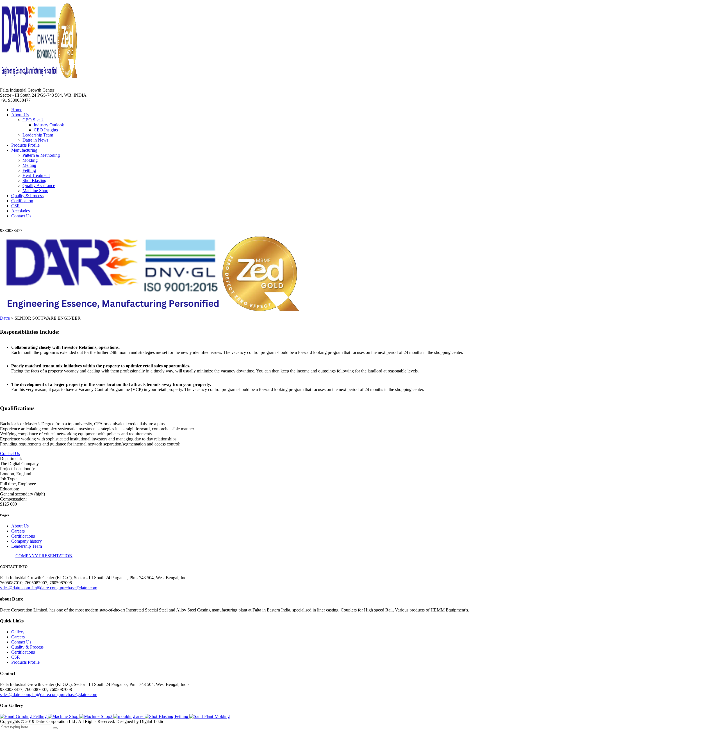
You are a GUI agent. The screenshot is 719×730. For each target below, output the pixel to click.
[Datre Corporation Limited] (24, 716)
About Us (20, 114)
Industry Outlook (49, 124)
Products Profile (25, 145)
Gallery (17, 631)
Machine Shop (35, 190)
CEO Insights (46, 130)
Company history (26, 541)
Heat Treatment (36, 175)
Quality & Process (27, 195)
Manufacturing (24, 150)
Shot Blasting (34, 180)
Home (16, 109)
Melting (29, 165)
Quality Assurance (38, 185)
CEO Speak (33, 119)
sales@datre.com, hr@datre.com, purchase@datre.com (48, 587)
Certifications (23, 536)
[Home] (153, 313)
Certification (22, 200)
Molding (30, 160)
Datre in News (35, 140)
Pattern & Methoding (41, 155)
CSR (15, 205)
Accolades (20, 210)
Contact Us (21, 215)
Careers (18, 531)
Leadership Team (37, 135)
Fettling (29, 170)
